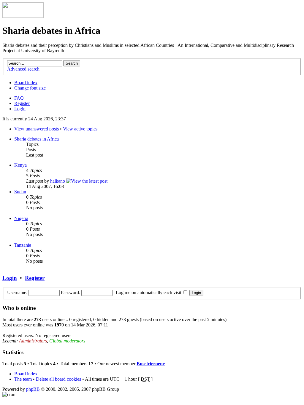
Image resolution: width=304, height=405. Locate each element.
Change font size (30, 87)
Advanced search (23, 68)
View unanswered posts (36, 128)
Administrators (33, 340)
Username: (17, 292)
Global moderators (67, 340)
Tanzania (22, 245)
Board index (25, 82)
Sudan (20, 191)
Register (22, 103)
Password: (70, 292)
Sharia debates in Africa (36, 138)
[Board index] (23, 16)
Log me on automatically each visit (149, 292)
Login (20, 108)
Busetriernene (151, 363)
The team (23, 379)
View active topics (80, 128)
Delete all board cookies (58, 379)
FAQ (19, 98)
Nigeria (21, 218)
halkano (57, 181)
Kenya (20, 165)
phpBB (33, 389)
